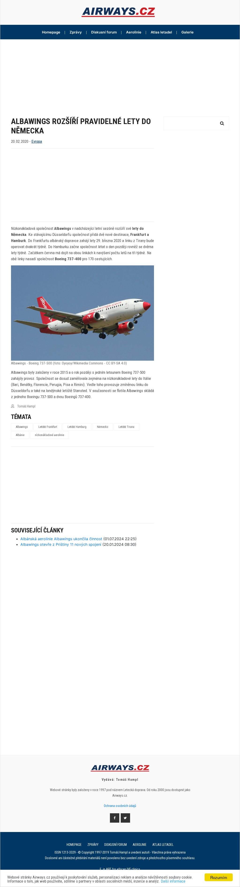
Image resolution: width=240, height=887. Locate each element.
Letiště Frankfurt (47, 427)
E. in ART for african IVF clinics (120, 869)
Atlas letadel (161, 32)
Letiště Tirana (126, 427)
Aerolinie (133, 32)
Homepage (51, 32)
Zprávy (76, 32)
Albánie (20, 435)
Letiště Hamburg (77, 427)
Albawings (22, 427)
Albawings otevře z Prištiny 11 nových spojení (60, 544)
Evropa (36, 141)
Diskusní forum (104, 32)
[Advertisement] (120, 74)
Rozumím (218, 877)
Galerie (187, 32)
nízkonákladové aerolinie (49, 435)
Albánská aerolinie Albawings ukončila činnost (61, 538)
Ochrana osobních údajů (120, 806)
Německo (102, 427)
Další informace (173, 881)
